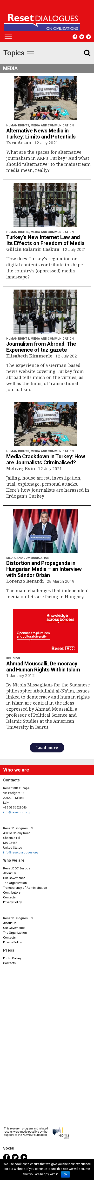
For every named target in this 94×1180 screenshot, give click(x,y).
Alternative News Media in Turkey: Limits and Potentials (41, 134)
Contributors (11, 892)
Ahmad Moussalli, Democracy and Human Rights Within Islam (43, 667)
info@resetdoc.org (16, 812)
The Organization (15, 883)
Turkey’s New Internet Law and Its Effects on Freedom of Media (45, 240)
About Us (9, 873)
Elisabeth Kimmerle (30, 356)
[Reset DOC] (47, 20)
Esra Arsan (19, 143)
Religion (13, 658)
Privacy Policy (12, 902)
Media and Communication (52, 125)
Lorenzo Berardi (25, 581)
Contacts (9, 897)
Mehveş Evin (21, 468)
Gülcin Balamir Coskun (33, 249)
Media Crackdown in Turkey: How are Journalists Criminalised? (45, 459)
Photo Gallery (12, 958)
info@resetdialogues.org (20, 852)
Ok (65, 1174)
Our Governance (14, 878)
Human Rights (17, 125)
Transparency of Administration (25, 887)
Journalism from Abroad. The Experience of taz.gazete (41, 347)
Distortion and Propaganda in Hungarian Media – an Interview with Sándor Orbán (44, 569)
